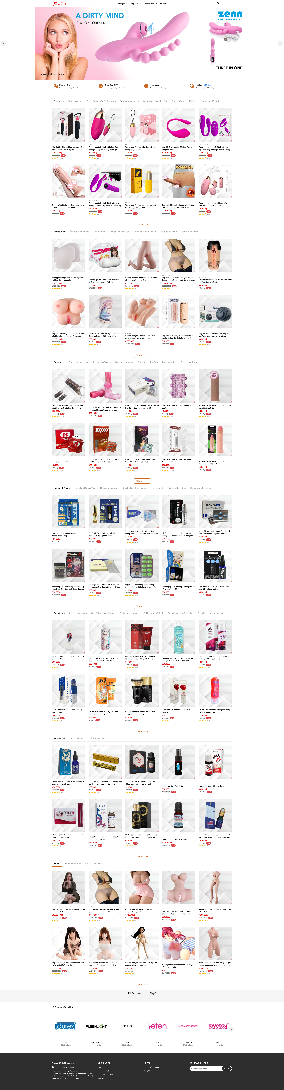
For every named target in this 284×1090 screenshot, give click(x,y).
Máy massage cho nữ (78, 101)
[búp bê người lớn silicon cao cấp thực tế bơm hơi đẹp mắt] (215, 887)
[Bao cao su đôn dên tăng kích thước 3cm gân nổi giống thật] (215, 386)
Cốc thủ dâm (99, 231)
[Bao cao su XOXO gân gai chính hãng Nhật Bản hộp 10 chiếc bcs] (105, 439)
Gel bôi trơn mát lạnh (153, 613)
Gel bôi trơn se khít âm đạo (180, 613)
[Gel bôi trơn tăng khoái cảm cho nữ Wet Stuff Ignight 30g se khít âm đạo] (215, 637)
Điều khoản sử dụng (105, 1071)
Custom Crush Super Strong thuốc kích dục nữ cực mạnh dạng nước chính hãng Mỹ (215, 837)
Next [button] (280, 43)
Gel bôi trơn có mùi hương (103, 613)
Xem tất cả (141, 225)
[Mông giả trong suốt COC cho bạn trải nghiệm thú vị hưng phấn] (68, 255)
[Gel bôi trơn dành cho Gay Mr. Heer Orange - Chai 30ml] (105, 690)
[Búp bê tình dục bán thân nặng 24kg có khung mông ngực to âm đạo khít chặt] (215, 943)
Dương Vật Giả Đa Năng (104, 101)
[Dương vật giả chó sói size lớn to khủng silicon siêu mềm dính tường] (68, 181)
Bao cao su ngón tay (78, 362)
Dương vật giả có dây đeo (184, 101)
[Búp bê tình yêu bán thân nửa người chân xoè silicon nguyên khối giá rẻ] (178, 887)
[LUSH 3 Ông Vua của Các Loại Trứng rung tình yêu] (178, 125)
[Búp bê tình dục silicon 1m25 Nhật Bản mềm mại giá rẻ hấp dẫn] (68, 943)
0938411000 (208, 85)
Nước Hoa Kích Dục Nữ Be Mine (174, 786)
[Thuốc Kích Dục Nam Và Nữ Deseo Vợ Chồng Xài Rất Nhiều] (105, 815)
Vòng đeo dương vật (119, 231)
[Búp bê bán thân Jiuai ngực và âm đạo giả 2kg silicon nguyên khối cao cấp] (68, 311)
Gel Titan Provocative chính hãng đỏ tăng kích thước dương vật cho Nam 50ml (140, 658)
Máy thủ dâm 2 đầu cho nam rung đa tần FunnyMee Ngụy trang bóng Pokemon (214, 336)
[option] (142, 43)
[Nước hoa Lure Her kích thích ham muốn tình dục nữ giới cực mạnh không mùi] (142, 815)
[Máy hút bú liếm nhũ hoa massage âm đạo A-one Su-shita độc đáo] (68, 125)
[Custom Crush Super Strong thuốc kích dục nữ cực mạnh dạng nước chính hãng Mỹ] (215, 815)
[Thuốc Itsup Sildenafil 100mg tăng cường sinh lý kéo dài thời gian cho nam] (142, 511)
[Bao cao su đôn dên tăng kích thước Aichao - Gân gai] (178, 439)
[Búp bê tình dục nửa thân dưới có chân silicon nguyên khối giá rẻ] (142, 255)
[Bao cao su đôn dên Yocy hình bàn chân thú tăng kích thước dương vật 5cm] (105, 386)
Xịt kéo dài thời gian (108, 488)
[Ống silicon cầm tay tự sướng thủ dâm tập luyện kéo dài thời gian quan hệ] (178, 311)
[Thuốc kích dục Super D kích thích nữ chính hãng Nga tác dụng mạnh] (142, 762)
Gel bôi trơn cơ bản (78, 613)
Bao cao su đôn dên (101, 362)
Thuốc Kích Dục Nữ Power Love (211, 786)
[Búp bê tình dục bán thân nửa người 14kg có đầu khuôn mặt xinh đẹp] (105, 943)
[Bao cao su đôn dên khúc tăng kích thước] (178, 386)
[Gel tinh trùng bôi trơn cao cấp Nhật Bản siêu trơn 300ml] (68, 637)
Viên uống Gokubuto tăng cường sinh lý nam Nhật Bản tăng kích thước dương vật (68, 589)
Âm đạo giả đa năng (79, 231)
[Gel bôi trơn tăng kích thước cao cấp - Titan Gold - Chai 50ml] (142, 690)
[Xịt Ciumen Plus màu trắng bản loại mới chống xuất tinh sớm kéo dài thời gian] (178, 511)
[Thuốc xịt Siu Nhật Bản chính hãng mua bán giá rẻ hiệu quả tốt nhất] (105, 511)
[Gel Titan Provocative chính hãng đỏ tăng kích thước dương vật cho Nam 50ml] (142, 637)
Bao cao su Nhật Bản (148, 362)
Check (226, 1068)
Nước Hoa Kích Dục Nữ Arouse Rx (175, 839)
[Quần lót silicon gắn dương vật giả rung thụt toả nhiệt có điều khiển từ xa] (178, 181)
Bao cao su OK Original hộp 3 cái (65, 462)
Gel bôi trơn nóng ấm (129, 613)
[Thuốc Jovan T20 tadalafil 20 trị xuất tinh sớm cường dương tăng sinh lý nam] (105, 565)
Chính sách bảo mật (105, 1074)
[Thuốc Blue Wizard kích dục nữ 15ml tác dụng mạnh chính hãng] (68, 762)
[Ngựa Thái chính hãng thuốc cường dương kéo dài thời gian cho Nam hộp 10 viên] (142, 565)
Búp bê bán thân (73, 863)
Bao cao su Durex (189, 362)
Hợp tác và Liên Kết (151, 1067)
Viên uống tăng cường (84, 488)
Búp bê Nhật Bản (93, 863)
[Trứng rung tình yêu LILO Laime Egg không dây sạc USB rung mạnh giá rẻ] (105, 125)
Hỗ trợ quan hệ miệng (200, 488)
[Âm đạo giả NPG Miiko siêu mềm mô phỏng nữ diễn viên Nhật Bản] (105, 255)
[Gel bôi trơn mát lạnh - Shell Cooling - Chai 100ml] (68, 690)
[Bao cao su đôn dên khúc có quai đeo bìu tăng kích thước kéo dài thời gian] (68, 386)
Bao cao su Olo (169, 362)
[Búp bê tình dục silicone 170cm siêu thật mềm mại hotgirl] (68, 887)
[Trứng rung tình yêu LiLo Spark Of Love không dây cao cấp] (142, 125)
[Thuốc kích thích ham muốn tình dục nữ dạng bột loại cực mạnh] (68, 815)
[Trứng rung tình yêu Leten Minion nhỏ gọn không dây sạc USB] (142, 181)
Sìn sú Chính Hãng (177, 488)
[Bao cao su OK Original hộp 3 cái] (68, 439)
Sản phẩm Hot (149, 1071)
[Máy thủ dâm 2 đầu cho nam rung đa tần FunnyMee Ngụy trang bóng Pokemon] (215, 311)
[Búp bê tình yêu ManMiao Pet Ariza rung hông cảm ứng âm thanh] (142, 311)
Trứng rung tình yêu (129, 101)
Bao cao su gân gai (124, 362)
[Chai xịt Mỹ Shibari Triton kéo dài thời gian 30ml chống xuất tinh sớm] (215, 565)
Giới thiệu (101, 1067)
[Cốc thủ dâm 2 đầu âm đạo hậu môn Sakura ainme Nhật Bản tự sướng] (105, 311)
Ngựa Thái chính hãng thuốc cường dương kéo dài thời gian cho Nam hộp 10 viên (140, 587)
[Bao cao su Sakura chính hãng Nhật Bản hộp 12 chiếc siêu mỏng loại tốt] (142, 386)
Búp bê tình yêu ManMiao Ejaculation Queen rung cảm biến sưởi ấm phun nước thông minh (178, 280)
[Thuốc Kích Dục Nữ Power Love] (215, 762)
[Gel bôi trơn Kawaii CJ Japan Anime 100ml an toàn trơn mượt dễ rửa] (105, 637)
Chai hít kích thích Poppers (135, 488)
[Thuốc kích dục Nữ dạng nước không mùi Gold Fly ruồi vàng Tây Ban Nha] (105, 762)
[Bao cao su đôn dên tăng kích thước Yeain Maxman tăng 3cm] (215, 439)
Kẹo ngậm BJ (158, 488)
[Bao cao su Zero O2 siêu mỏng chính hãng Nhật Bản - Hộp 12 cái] (142, 439)
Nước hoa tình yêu (96, 738)
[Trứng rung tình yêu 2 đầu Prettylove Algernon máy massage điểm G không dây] (215, 125)
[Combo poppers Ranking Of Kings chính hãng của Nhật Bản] (178, 565)
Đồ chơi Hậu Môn (190, 231)
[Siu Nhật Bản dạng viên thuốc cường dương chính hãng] (68, 511)
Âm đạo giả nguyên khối (144, 231)
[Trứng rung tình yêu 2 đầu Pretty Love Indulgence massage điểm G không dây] (105, 181)
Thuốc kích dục (76, 738)
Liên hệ (101, 1078)
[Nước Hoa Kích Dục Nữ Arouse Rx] (178, 815)
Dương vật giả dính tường (155, 101)
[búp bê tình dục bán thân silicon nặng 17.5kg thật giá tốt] (142, 887)
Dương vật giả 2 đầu (210, 101)
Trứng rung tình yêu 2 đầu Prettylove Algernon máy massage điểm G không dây (214, 149)
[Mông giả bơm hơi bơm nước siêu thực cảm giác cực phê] (178, 943)
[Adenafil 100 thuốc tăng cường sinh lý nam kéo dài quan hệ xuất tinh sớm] (215, 511)
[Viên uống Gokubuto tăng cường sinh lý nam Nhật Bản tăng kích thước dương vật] (68, 565)
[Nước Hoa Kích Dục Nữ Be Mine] (178, 762)
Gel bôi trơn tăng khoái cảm (210, 613)
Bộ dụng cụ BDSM (169, 231)
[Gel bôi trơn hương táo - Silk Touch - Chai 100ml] (178, 690)
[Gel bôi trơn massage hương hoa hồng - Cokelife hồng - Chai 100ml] (215, 690)
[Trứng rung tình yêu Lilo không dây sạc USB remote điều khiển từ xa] (215, 181)
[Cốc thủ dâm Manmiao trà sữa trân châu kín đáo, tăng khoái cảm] (215, 255)
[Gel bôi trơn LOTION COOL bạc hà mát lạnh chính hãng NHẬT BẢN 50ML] (178, 637)
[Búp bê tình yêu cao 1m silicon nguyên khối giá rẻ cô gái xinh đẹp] (142, 943)
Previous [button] (3, 43)
